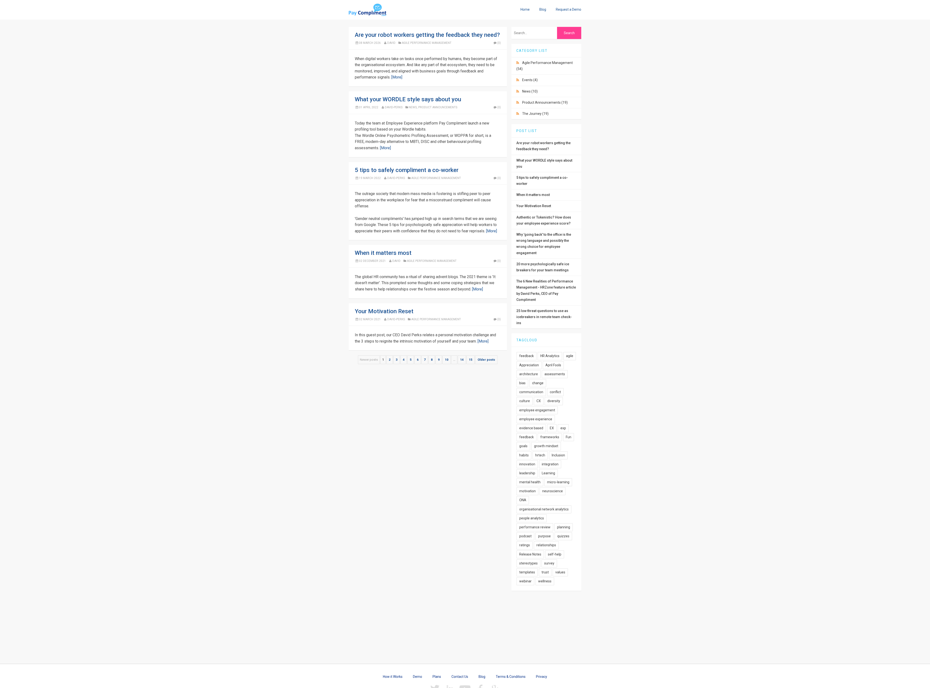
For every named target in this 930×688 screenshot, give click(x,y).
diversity (553, 401)
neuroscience (552, 491)
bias (522, 383)
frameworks (549, 437)
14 (462, 359)
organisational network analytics (544, 509)
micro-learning (558, 482)
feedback (526, 356)
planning (563, 527)
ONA (522, 500)
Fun (568, 437)
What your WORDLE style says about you (408, 99)
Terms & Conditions (511, 677)
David (391, 43)
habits (524, 455)
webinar (525, 581)
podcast (525, 536)
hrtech (540, 455)
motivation (527, 491)
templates (527, 572)
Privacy (541, 677)
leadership (527, 473)
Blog (542, 9)
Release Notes (530, 554)
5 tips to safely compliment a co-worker (406, 170)
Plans (437, 677)
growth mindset (546, 446)
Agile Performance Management (426, 43)
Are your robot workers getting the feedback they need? (427, 34)
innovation (527, 464)
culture (524, 401)
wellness (544, 581)
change (537, 383)
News (413, 107)
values (560, 572)
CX (538, 401)
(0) (499, 43)
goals (523, 446)
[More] (396, 77)
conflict (555, 392)
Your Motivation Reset (384, 311)
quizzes (563, 536)
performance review (534, 527)
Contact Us (459, 677)
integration (550, 464)
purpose (544, 536)
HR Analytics (549, 356)
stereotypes (528, 563)
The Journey (535, 114)
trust (545, 572)
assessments (554, 374)
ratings (524, 545)
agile (569, 356)
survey (549, 563)
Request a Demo (568, 9)
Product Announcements (437, 107)
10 (446, 359)
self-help (554, 554)
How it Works (393, 677)
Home (525, 9)
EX (552, 428)
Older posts (486, 359)
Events (530, 80)
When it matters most (383, 253)
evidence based (531, 428)
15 (470, 359)
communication (531, 392)
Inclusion (558, 455)
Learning (548, 473)
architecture (528, 374)
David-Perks (394, 107)
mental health (530, 482)
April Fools (553, 365)
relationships (546, 545)
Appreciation (529, 365)
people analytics (531, 518)
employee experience (535, 419)
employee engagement (537, 410)
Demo (417, 677)
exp (563, 428)
